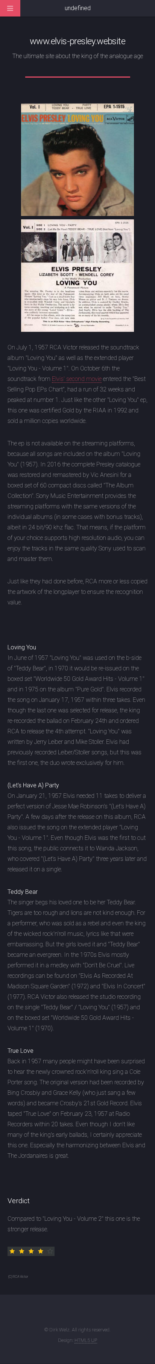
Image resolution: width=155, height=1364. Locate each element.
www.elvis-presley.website (77, 41)
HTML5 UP (85, 1340)
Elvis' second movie (77, 378)
